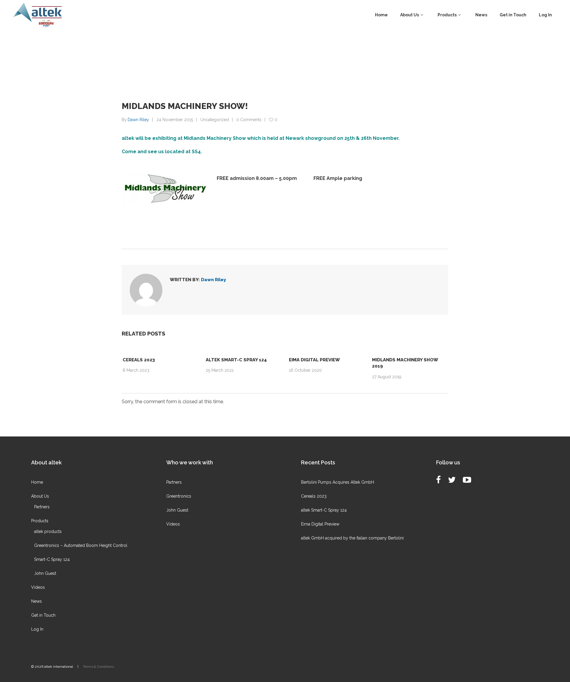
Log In (37, 629)
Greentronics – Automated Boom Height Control (80, 545)
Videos (38, 587)
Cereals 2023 (139, 360)
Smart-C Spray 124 (52, 559)
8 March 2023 (136, 370)
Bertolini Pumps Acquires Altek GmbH (337, 482)
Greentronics (178, 496)
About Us (40, 496)
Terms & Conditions (98, 666)
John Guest (45, 573)
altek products (48, 531)
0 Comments (249, 119)
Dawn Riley (138, 119)
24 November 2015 (174, 119)
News (36, 601)
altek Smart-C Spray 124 (236, 360)
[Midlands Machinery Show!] (146, 290)
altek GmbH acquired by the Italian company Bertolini (352, 538)
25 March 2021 (220, 370)
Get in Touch (43, 615)
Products (39, 520)
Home (37, 482)
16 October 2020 (305, 370)
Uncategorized (214, 119)
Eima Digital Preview (314, 360)
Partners (42, 506)
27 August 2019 (386, 376)
